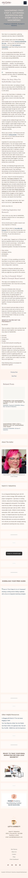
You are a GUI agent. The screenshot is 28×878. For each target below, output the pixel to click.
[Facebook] (16, 865)
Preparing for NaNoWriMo (10, 24)
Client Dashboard (14, 859)
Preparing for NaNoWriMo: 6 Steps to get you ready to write (14, 402)
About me (14, 851)
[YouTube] (12, 865)
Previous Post (14, 372)
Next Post (14, 376)
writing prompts (13, 134)
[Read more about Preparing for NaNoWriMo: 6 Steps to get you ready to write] (14, 392)
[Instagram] (20, 865)
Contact (14, 854)
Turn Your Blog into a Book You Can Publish (13, 723)
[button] (14, 553)
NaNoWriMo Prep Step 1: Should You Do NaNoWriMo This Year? (13, 425)
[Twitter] (8, 865)
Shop (14, 857)
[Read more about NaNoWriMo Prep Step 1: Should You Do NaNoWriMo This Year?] (14, 416)
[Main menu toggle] (25, 2)
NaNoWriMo (5, 405)
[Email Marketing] (14, 799)
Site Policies (14, 849)
